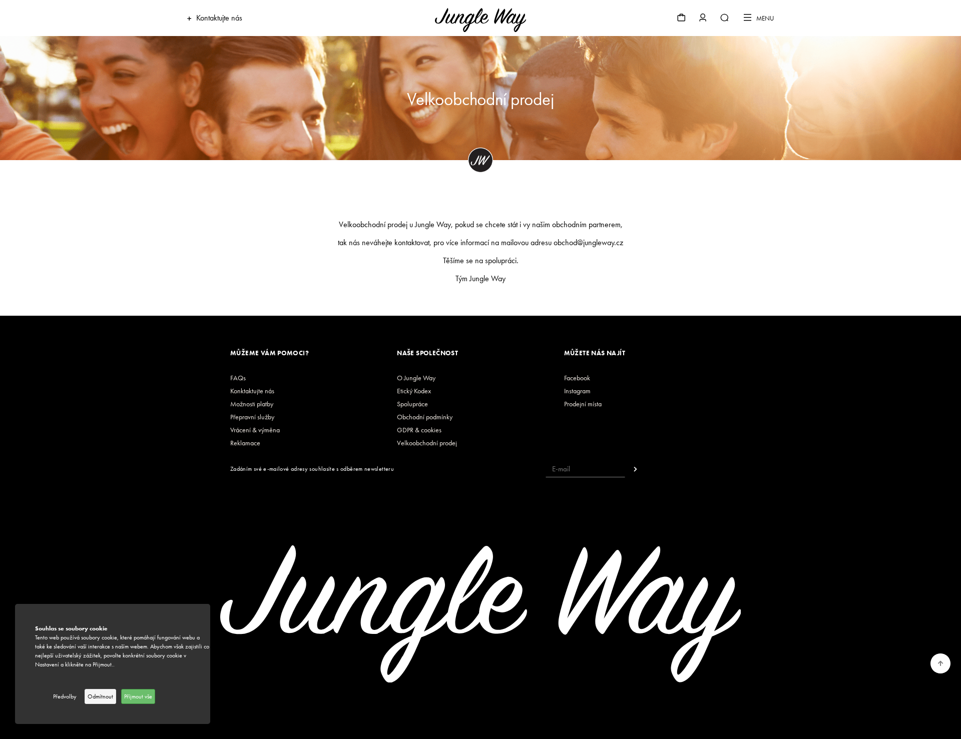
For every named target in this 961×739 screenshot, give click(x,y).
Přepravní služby (252, 417)
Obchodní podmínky (424, 417)
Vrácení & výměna (255, 430)
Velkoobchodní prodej (427, 443)
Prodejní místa (583, 404)
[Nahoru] (940, 663)
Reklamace (245, 443)
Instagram (577, 391)
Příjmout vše (138, 696)
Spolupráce (412, 404)
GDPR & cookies (419, 430)
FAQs (238, 378)
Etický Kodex (414, 391)
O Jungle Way (416, 378)
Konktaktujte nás (252, 391)
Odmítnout (100, 696)
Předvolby (65, 696)
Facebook (577, 378)
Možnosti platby (251, 404)
